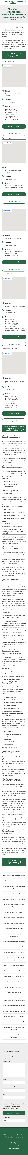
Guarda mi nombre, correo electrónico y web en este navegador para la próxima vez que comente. (14, 1106)
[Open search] (26, 2)
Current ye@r (7, 1117)
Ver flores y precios (14, 126)
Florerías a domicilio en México (14, 2)
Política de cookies (14, 1148)
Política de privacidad (14, 1146)
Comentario (6, 1061)
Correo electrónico (9, 1087)
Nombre (5, 1079)
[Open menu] (2, 2)
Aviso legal (14, 1143)
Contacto (14, 1140)
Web (4, 1094)
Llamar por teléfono (14, 133)
